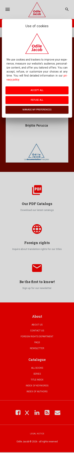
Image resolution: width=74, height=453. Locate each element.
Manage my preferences (37, 109)
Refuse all (37, 100)
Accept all (37, 90)
